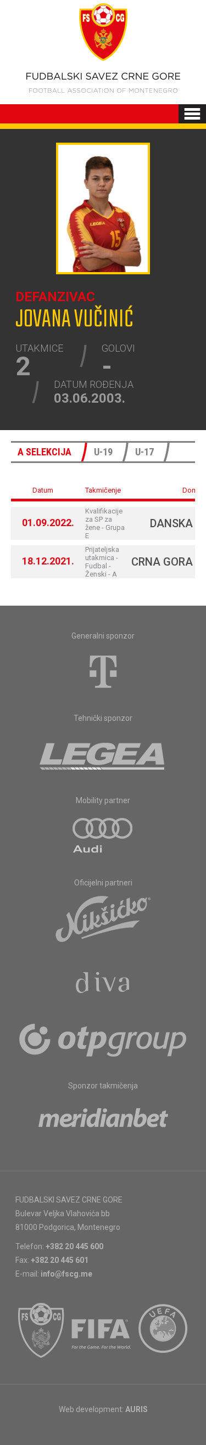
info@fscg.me (66, 1273)
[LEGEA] (103, 753)
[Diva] (103, 984)
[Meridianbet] (103, 1121)
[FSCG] (41, 1330)
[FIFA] (101, 1330)
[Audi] (103, 836)
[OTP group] (103, 1039)
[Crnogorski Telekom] (103, 671)
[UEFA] (164, 1330)
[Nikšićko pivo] (103, 918)
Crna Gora (162, 561)
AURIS (136, 1409)
